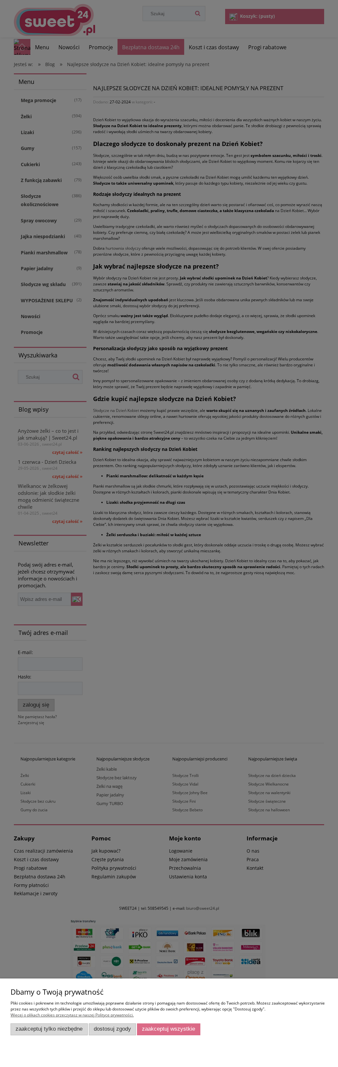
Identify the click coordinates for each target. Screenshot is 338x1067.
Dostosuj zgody (112, 1029)
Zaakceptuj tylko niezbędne (49, 1029)
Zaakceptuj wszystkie (168, 1029)
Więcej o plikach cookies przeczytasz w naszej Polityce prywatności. (72, 1015)
